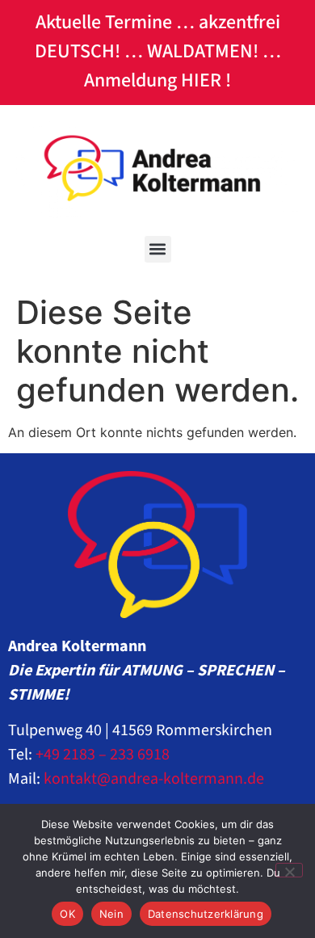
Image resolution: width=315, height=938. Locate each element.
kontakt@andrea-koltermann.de (154, 779)
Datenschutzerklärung (205, 913)
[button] (158, 249)
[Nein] (289, 870)
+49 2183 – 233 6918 (103, 754)
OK (67, 913)
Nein (111, 913)
